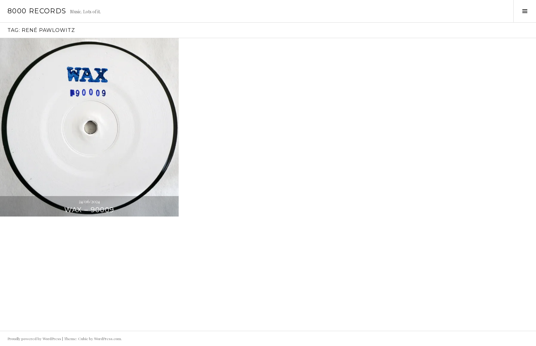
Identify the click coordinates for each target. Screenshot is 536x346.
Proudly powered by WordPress (34, 338)
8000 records (36, 11)
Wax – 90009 (89, 210)
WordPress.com (107, 338)
